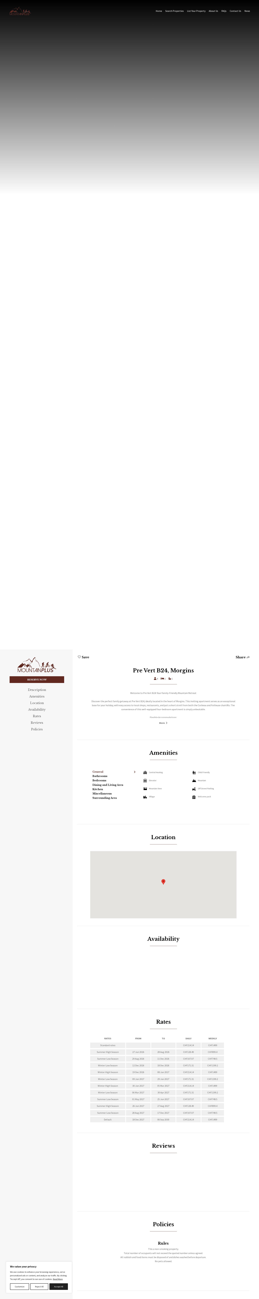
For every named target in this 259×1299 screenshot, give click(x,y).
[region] (39, 1277)
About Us (213, 10)
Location (37, 703)
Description (37, 690)
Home (159, 10)
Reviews (37, 723)
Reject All (39, 1286)
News (247, 10)
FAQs (223, 10)
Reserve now (37, 679)
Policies (37, 729)
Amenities (37, 696)
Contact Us (235, 10)
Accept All (58, 1286)
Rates (37, 716)
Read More (58, 1279)
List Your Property (196, 10)
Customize (19, 1286)
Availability (37, 709)
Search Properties (174, 10)
